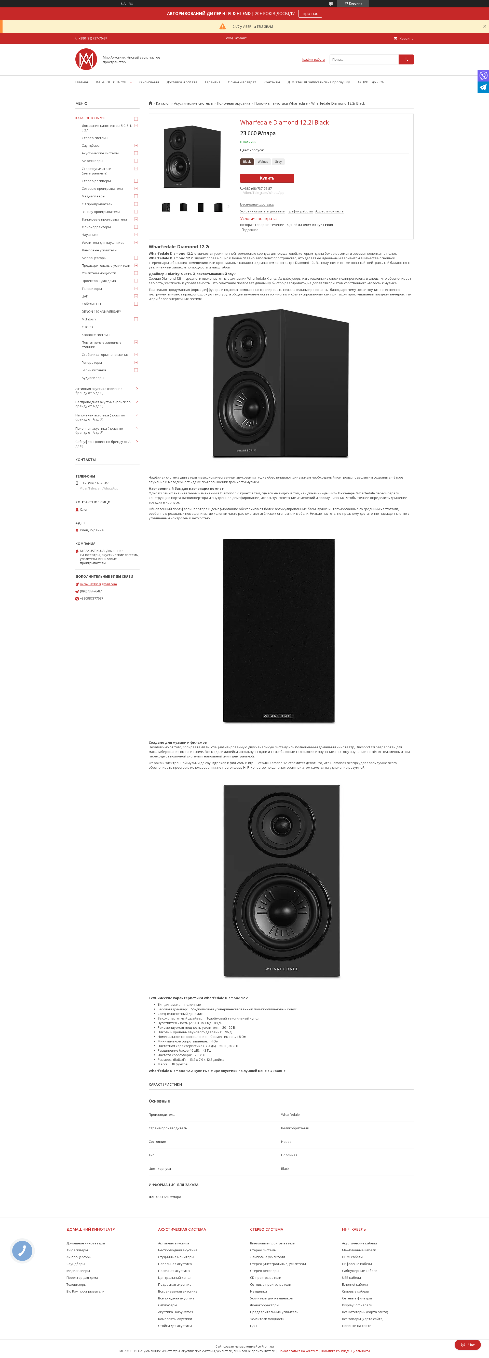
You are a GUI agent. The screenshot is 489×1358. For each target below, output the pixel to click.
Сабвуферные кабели (359, 1270)
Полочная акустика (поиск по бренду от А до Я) (99, 430)
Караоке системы (96, 334)
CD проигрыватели (97, 204)
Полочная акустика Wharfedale (281, 103)
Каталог (163, 103)
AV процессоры (94, 257)
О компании (149, 82)
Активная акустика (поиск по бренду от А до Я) (99, 390)
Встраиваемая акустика (177, 1291)
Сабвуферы (167, 1305)
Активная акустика (173, 1243)
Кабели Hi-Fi (91, 304)
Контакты (272, 82)
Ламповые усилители (99, 250)
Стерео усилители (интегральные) (96, 170)
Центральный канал (174, 1277)
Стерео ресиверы (96, 181)
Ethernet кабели (355, 1284)
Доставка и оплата (182, 82)
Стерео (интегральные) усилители (278, 1263)
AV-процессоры (78, 1257)
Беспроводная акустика (177, 1250)
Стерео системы (95, 137)
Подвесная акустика (175, 1284)
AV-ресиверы (92, 160)
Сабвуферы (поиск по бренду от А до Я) (102, 443)
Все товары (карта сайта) (362, 1318)
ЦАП (85, 296)
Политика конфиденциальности (345, 1351)
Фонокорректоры (96, 227)
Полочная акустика (233, 103)
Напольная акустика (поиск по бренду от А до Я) (100, 417)
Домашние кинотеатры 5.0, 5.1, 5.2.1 (107, 127)
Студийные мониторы (176, 1257)
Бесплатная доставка (257, 204)
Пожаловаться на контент (298, 1351)
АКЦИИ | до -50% (371, 82)
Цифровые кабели (357, 1263)
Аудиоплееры (93, 377)
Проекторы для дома (99, 280)
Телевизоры (92, 288)
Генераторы (92, 362)
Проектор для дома (82, 1277)
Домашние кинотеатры (85, 1243)
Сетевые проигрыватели (102, 188)
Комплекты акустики (175, 1318)
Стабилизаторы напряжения (105, 354)
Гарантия (212, 82)
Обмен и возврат (242, 82)
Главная (82, 82)
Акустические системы (193, 103)
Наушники (90, 234)
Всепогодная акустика (176, 1298)
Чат (471, 1345)
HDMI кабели (352, 1257)
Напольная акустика (175, 1263)
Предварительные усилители (106, 265)
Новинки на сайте (356, 1325)
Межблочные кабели (359, 1250)
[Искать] (406, 59)
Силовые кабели (355, 1291)
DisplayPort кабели (357, 1305)
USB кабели (351, 1277)
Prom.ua (268, 1346)
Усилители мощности (99, 273)
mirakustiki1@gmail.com (98, 584)
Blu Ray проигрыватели (101, 211)
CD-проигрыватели (265, 1277)
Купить (267, 178)
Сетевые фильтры (357, 1298)
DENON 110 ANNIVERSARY (101, 311)
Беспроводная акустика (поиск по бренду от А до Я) (103, 404)
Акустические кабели (359, 1243)
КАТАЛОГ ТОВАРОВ (111, 82)
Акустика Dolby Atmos (175, 1312)
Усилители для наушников (103, 242)
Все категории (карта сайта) (365, 1312)
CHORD (87, 327)
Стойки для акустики (175, 1325)
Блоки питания (94, 370)
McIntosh (89, 319)
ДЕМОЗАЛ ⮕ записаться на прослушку (319, 82)
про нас (310, 13)
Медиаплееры (93, 196)
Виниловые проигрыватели (104, 219)
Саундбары (91, 145)
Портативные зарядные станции (101, 344)
